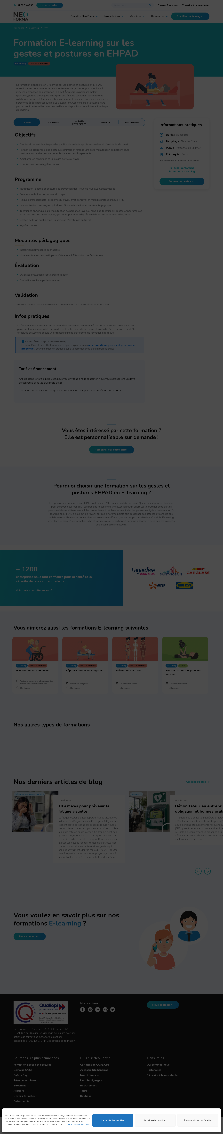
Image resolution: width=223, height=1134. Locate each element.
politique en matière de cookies (76, 1124)
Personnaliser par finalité (197, 1120)
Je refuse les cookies (155, 1120)
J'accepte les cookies (112, 1120)
